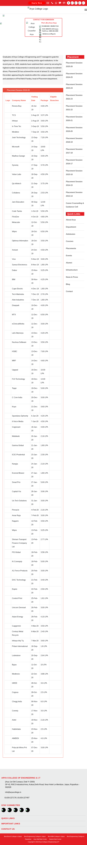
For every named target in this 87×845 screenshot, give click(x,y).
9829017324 (55, 26)
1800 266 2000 (53, 31)
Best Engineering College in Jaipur (35, 836)
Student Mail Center (55, 839)
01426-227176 (10, 798)
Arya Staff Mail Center (40, 839)
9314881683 (46, 26)
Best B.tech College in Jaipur (13, 836)
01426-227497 (23, 798)
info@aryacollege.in (49, 34)
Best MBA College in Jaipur (56, 836)
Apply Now (37, 3)
